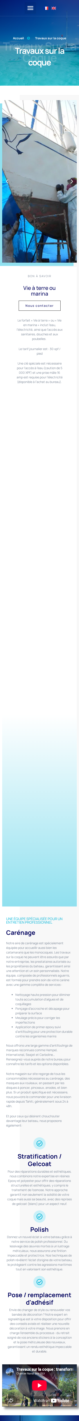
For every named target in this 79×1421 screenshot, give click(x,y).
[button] (30, 8)
